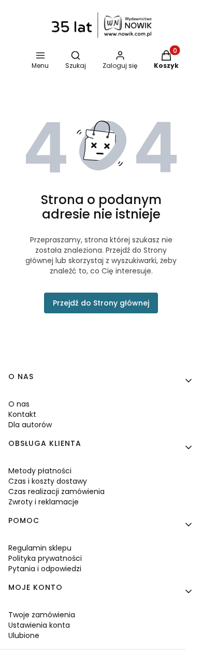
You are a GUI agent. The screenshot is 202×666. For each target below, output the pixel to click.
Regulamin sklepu (39, 548)
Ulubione (23, 635)
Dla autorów (30, 424)
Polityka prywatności (45, 558)
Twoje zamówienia (41, 615)
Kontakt (22, 414)
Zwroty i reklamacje (43, 502)
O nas (19, 404)
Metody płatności (39, 471)
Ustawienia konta (39, 625)
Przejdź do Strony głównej (101, 303)
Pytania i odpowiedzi (44, 568)
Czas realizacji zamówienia (56, 491)
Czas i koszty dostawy (47, 481)
